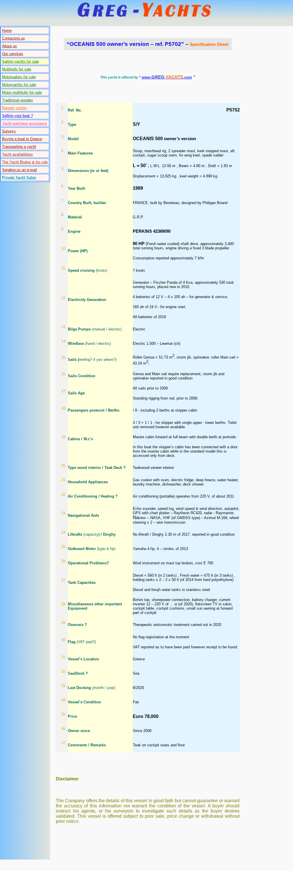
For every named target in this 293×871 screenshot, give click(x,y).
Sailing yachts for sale (20, 61)
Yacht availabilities (17, 154)
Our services (12, 54)
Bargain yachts (14, 108)
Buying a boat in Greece (22, 139)
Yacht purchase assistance (24, 123)
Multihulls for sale (16, 69)
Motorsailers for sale (19, 77)
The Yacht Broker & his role (25, 162)
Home (7, 30)
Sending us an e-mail (19, 170)
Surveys (9, 131)
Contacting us (13, 38)
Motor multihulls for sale (22, 92)
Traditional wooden (17, 100)
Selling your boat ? (17, 115)
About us (9, 46)
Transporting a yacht (19, 146)
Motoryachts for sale (19, 85)
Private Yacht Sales (19, 177)
